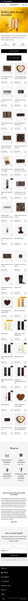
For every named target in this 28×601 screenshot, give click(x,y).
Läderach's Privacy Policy (11, 560)
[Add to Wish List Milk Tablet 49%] (11, 401)
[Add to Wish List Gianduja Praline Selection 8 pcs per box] (11, 211)
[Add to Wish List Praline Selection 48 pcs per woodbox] (11, 73)
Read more (5, 1)
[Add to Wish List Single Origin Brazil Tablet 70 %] (11, 353)
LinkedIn (5, 572)
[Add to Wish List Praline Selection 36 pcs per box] (25, 211)
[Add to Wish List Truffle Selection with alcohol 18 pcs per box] (25, 188)
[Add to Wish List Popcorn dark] (25, 283)
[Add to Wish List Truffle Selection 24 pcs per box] (11, 119)
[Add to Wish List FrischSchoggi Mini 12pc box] (11, 234)
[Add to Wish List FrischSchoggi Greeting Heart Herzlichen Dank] (25, 73)
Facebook (6, 581)
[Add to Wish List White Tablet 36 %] (25, 353)
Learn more (6, 464)
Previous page (15, 58)
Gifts (6, 9)
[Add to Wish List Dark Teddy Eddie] (25, 234)
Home (2, 9)
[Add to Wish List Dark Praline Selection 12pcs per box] (25, 119)
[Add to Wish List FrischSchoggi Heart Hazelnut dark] (11, 307)
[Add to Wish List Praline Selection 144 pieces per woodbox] (11, 142)
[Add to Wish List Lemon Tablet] (11, 330)
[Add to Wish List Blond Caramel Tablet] (25, 307)
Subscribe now (14, 555)
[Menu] (2, 5)
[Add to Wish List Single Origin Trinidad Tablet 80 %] (25, 330)
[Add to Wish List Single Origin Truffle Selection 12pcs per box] (25, 165)
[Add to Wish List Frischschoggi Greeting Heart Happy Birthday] (25, 424)
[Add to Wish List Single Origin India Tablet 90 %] (11, 376)
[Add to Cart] (12, 83)
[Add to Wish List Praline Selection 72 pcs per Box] (11, 260)
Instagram (6, 577)
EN (3, 1)
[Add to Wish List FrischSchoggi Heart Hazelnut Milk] (25, 401)
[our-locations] (23, 5)
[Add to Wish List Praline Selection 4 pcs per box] (25, 260)
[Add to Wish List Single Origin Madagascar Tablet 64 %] (25, 376)
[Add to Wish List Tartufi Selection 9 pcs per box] (11, 96)
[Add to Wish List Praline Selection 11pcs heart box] (11, 283)
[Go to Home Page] (14, 5)
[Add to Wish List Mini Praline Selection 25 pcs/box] (25, 142)
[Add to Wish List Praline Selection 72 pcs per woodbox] (11, 165)
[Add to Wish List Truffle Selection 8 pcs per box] (25, 96)
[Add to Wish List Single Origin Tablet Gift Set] (11, 188)
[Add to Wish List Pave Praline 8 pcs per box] (11, 424)
